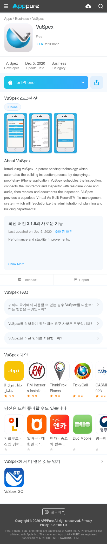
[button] (6, 6)
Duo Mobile (82, 438)
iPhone (13, 107)
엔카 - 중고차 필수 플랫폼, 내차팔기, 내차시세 (59, 441)
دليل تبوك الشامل (13, 387)
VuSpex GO (13, 491)
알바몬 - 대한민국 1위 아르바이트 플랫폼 (36, 441)
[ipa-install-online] (88, 6)
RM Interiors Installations (36, 387)
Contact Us (59, 524)
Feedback (30, 279)
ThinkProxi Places (58, 387)
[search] (101, 6)
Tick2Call (80, 384)
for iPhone (25, 82)
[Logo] (25, 6)
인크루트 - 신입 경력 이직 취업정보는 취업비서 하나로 (13, 441)
